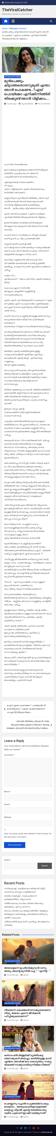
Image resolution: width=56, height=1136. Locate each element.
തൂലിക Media (27, 104)
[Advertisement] (28, 135)
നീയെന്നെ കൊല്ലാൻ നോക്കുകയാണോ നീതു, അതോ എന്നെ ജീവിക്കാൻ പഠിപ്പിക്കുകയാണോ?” (27, 1013)
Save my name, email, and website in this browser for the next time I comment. (28, 835)
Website (7, 817)
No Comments (44, 104)
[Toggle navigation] (13, 21)
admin (26, 975)
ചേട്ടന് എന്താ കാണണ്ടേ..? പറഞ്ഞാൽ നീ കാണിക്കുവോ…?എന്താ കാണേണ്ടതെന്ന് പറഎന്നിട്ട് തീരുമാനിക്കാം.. (26, 709)
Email (7, 804)
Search (7, 860)
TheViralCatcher (17, 9)
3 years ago (12, 104)
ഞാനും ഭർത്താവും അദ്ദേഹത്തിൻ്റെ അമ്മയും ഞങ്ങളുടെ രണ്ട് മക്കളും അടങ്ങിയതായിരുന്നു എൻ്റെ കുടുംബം (26, 914)
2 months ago (12, 975)
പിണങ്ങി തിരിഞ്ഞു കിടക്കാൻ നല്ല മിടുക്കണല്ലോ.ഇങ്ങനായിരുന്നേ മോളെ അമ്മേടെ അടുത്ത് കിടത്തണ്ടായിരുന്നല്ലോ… (28, 724)
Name (7, 791)
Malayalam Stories (12, 77)
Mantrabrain (47, 1132)
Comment (9, 755)
